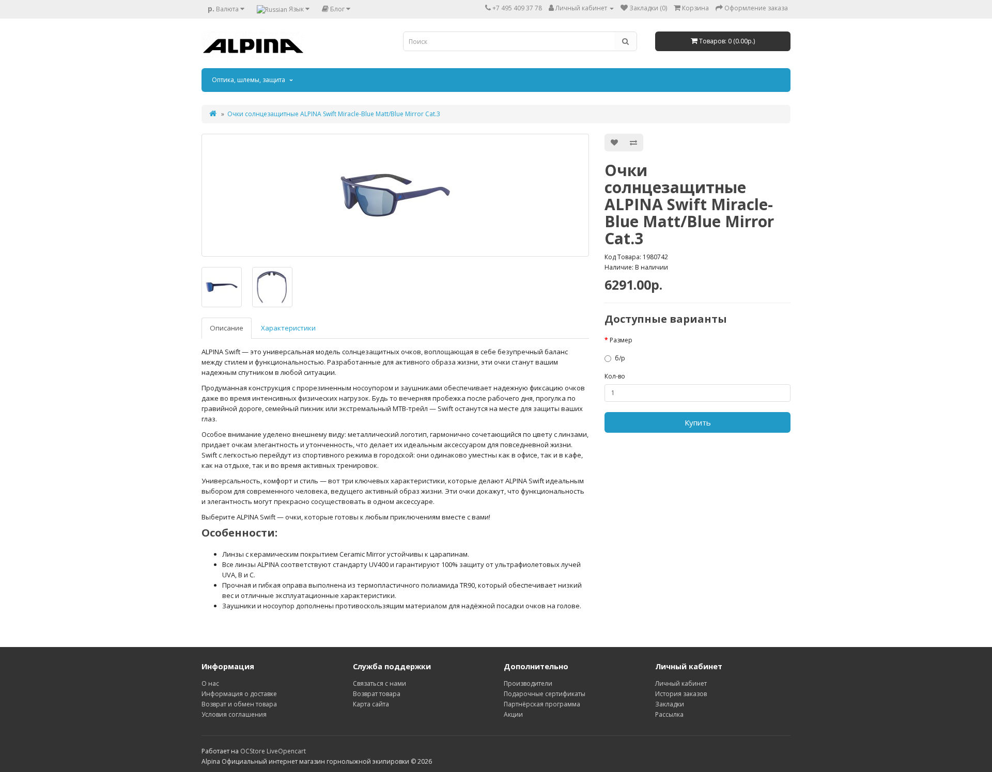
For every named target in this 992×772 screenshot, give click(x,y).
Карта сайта (371, 704)
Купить (698, 422)
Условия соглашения (234, 714)
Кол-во (615, 376)
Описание (226, 328)
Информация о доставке (239, 693)
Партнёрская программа (542, 704)
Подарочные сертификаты (544, 693)
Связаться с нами (379, 683)
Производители (528, 683)
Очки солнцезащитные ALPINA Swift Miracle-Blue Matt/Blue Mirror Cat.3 (333, 113)
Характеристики (288, 328)
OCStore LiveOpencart (273, 751)
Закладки (669, 704)
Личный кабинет (681, 683)
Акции (513, 714)
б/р (620, 358)
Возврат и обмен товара (239, 704)
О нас (210, 683)
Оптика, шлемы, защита (248, 79)
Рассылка (669, 714)
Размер (621, 340)
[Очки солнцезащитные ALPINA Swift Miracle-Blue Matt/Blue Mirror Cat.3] (395, 195)
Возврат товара (376, 693)
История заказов (681, 693)
